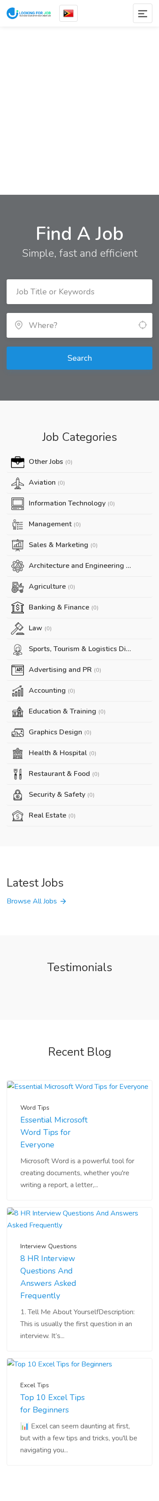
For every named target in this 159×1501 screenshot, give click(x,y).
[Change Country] (68, 13)
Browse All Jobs (32, 901)
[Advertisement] (79, 110)
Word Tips (34, 1108)
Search (80, 358)
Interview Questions (48, 1246)
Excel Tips (34, 1385)
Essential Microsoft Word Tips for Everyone (53, 1132)
